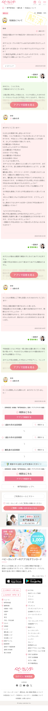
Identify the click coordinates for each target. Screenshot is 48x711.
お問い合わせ (26, 698)
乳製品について (30, 8)
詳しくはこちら (38, 576)
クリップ (10, 66)
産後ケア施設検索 (9, 647)
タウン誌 (31, 602)
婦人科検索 (7, 653)
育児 (5, 617)
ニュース (6, 600)
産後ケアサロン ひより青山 (36, 648)
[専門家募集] (23, 519)
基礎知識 (6, 606)
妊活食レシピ (8, 638)
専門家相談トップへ (26, 486)
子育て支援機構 (33, 657)
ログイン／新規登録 (24, 676)
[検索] (39, 2)
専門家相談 (11, 8)
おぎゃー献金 (32, 660)
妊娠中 (6, 611)
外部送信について (9, 695)
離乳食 (19, 8)
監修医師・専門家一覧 (12, 595)
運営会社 (22, 692)
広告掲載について (37, 695)
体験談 (6, 626)
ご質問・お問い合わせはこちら (24, 508)
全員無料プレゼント (34, 611)
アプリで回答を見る (24, 104)
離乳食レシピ (8, 632)
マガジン (31, 599)
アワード (31, 596)
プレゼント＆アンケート (35, 608)
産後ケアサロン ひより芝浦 (36, 651)
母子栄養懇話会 (33, 663)
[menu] (44, 2)
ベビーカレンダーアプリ (35, 621)
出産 (5, 614)
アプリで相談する (24, 417)
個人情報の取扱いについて (34, 692)
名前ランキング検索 (34, 593)
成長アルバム (8, 641)
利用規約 (18, 698)
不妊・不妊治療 (9, 620)
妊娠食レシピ (8, 635)
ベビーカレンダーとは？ (11, 692)
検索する (41, 424)
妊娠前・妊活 (8, 608)
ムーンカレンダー (33, 630)
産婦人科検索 (8, 650)
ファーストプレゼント (35, 614)
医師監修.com (32, 645)
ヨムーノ (30, 642)
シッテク (31, 639)
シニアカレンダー (33, 636)
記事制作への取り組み (12, 590)
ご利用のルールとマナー (24, 496)
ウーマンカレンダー (34, 633)
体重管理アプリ (33, 624)
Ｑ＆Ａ (6, 623)
